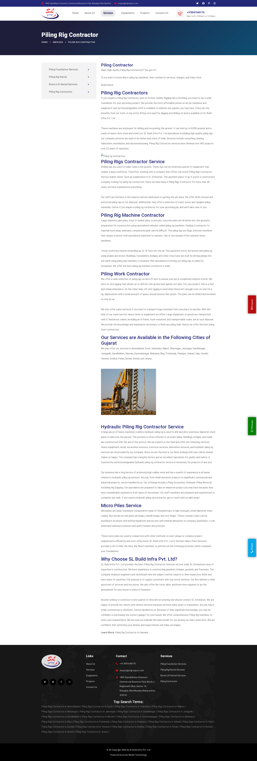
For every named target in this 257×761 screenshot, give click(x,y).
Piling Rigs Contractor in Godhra (128, 726)
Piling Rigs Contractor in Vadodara (133, 706)
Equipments (127, 13)
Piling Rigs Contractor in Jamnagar (98, 711)
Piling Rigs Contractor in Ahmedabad (61, 706)
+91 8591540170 (128, 663)
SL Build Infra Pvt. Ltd (140, 750)
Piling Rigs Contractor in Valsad (165, 721)
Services (108, 13)
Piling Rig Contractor (60, 91)
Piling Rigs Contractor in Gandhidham (61, 716)
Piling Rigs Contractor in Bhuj (57, 721)
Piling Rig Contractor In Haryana (131, 632)
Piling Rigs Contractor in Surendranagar (137, 716)
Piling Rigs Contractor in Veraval (93, 726)
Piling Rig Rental (58, 77)
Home (75, 13)
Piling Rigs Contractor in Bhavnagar (60, 711)
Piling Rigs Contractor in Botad (196, 726)
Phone (252, 547)
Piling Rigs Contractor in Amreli (58, 731)
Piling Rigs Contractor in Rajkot (168, 706)
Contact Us (162, 13)
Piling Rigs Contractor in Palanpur (130, 721)
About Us (89, 13)
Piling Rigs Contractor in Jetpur (92, 731)
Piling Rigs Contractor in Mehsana (177, 716)
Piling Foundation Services (63, 69)
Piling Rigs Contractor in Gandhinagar (137, 711)
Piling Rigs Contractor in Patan (162, 726)
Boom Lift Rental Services (63, 84)
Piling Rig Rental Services (172, 670)
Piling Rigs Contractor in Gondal (58, 726)
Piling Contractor (168, 681)
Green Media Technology (134, 755)
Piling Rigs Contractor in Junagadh (175, 711)
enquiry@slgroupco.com (128, 3)
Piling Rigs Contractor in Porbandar (92, 721)
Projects (145, 13)
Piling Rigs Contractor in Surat (97, 706)
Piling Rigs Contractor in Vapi (198, 721)
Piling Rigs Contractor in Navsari (99, 716)
